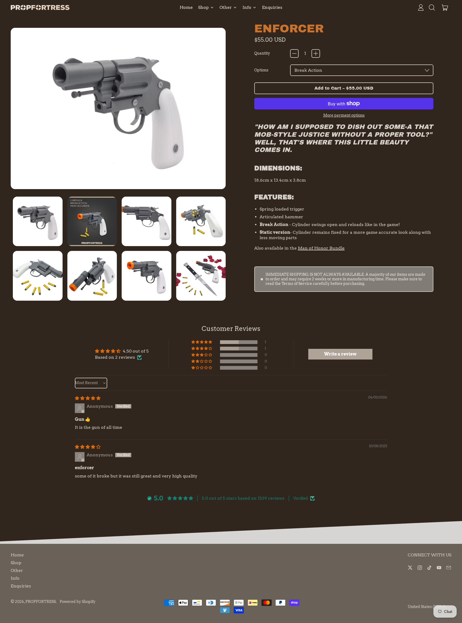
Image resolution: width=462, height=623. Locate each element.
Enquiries (272, 7)
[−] (294, 53)
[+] (315, 53)
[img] (88, 398)
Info (15, 578)
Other (17, 570)
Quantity (262, 53)
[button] (431, 7)
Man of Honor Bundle (321, 248)
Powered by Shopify (77, 601)
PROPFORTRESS (40, 601)
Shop (16, 562)
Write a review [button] (340, 354)
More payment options (344, 115)
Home (186, 7)
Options (261, 70)
